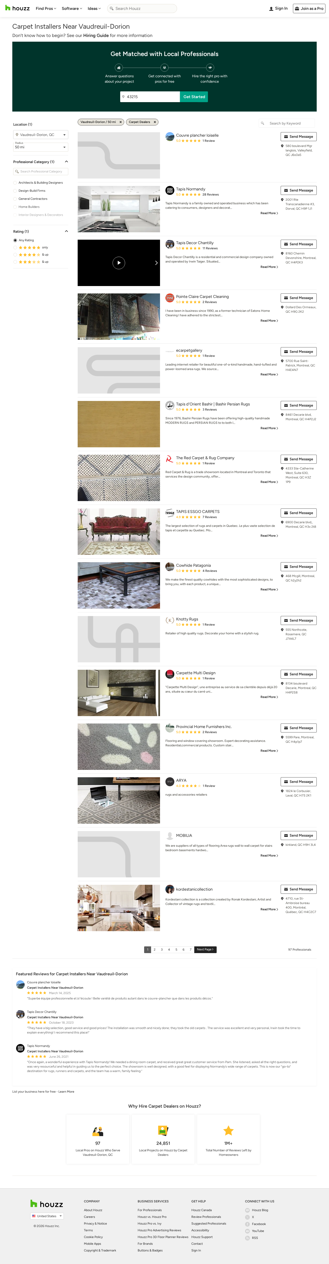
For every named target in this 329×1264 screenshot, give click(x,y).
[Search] (111, 8)
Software (70, 8)
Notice (102, 1223)
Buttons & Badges (150, 1250)
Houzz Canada (201, 1210)
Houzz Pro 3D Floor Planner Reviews (163, 1237)
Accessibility (200, 1230)
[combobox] (142, 8)
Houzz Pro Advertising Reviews (159, 1230)
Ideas (92, 8)
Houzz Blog (260, 1210)
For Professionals (150, 1210)
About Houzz (93, 1210)
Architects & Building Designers (41, 183)
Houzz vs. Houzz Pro (152, 1217)
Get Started (194, 96)
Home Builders (29, 207)
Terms (88, 1230)
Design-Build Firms (32, 191)
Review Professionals (206, 1217)
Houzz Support (202, 1237)
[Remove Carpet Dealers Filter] (155, 122)
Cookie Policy (93, 1237)
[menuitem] (46, 8)
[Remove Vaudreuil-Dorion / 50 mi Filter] (121, 122)
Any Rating (26, 240)
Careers (89, 1217)
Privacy (89, 1223)
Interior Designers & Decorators (41, 215)
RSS (255, 1238)
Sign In (196, 1250)
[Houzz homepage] (17, 8)
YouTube (258, 1231)
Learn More (66, 1092)
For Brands (145, 1244)
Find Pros (44, 8)
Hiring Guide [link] (96, 35)
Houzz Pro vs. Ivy (149, 1223)
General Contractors (33, 199)
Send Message (301, 136)
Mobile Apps (92, 1244)
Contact (197, 1244)
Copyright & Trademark (100, 1250)
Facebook (259, 1224)
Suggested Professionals (208, 1223)
